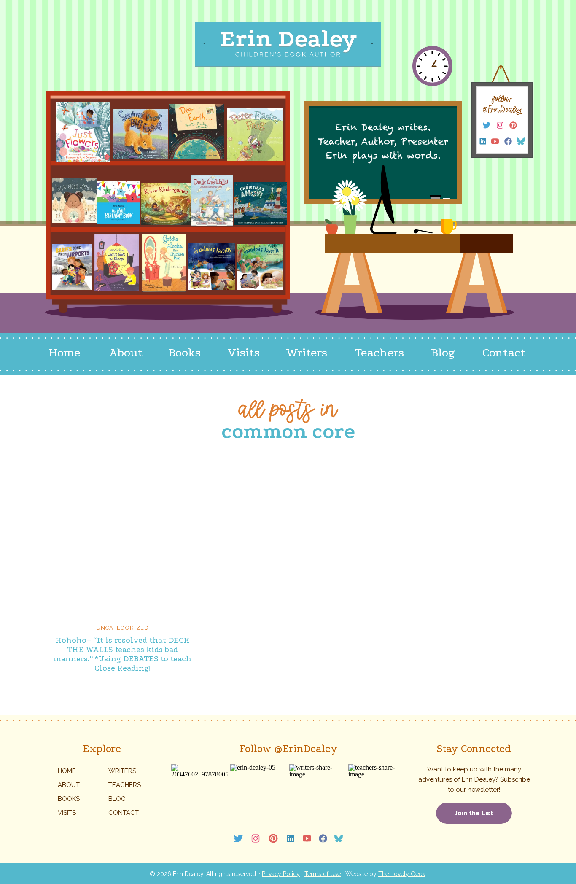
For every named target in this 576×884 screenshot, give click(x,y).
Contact (123, 813)
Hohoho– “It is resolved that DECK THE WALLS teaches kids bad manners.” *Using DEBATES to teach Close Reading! (122, 654)
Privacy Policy (281, 874)
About (69, 785)
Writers (122, 771)
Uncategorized (122, 628)
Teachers (124, 785)
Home (67, 771)
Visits (67, 813)
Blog (117, 799)
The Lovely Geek (401, 874)
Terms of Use (322, 874)
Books (69, 799)
